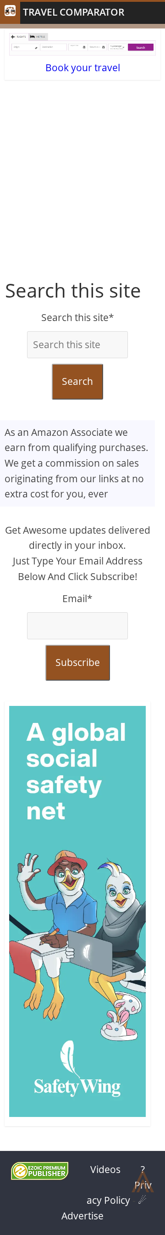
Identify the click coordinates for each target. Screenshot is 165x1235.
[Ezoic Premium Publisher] (39, 1176)
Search (77, 381)
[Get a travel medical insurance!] (77, 913)
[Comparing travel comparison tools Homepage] (10, 13)
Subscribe (77, 662)
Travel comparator (73, 12)
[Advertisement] (82, 187)
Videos (105, 1169)
